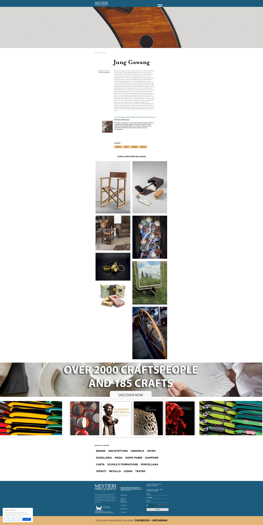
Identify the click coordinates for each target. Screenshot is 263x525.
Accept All (27, 519)
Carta (100, 464)
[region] (18, 515)
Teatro (140, 471)
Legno (128, 471)
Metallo (115, 471)
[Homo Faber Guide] (131, 380)
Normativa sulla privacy (162, 504)
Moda (119, 458)
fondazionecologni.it (107, 511)
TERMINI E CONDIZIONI (152, 485)
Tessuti (101, 471)
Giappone (151, 458)
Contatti (123, 512)
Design (100, 451)
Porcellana (149, 464)
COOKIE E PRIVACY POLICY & (154, 484)
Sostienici (124, 509)
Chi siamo (124, 495)
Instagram (159, 520)
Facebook (142, 520)
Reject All (18, 519)
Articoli (123, 498)
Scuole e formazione (122, 464)
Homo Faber (133, 458)
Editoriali (124, 502)
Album (123, 500)
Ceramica (137, 451)
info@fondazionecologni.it (108, 512)
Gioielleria (104, 458)
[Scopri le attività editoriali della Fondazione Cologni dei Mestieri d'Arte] (131, 418)
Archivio (123, 505)
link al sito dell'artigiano (104, 72)
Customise (9, 519)
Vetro (151, 451)
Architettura (118, 451)
